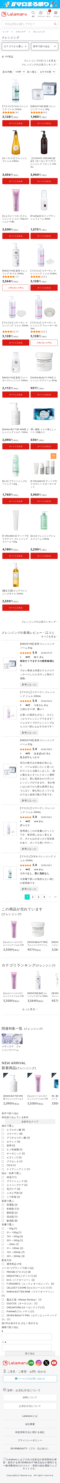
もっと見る (28, 1009)
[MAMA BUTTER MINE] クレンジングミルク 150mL (15, 430)
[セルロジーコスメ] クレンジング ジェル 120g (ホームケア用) (15, 219)
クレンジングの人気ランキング (39, 64)
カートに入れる (16, 123)
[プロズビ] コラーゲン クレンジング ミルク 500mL (15, 324)
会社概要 (30, 1424)
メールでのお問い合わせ (31, 1378)
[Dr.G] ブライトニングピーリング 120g (15, 482)
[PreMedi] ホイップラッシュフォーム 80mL (42, 217)
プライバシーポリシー (30, 1440)
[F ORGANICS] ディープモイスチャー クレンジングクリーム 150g (15, 539)
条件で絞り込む (41, 46)
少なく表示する (29, 1323)
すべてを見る (48, 636)
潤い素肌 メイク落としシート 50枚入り (43, 430)
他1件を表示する (11, 1323)
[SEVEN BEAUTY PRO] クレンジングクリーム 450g (43, 379)
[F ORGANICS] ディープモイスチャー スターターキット (43, 484)
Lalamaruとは (30, 1416)
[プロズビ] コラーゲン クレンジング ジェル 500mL (43, 272)
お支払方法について (30, 1406)
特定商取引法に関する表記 (30, 1432)
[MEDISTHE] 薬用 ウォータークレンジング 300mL (15, 379)
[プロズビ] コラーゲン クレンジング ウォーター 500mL (43, 325)
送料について (30, 1397)
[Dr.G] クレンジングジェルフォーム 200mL (43, 537)
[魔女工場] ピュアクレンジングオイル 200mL (14, 592)
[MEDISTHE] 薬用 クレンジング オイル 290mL (15, 272)
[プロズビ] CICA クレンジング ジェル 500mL (15, 107)
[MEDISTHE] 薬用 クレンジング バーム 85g (43, 107)
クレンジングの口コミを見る (40, 60)
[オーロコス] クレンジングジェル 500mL (14, 159)
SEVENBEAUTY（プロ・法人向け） (30, 1448)
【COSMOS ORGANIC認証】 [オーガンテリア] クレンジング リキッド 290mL (43, 162)
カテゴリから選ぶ (13, 46)
